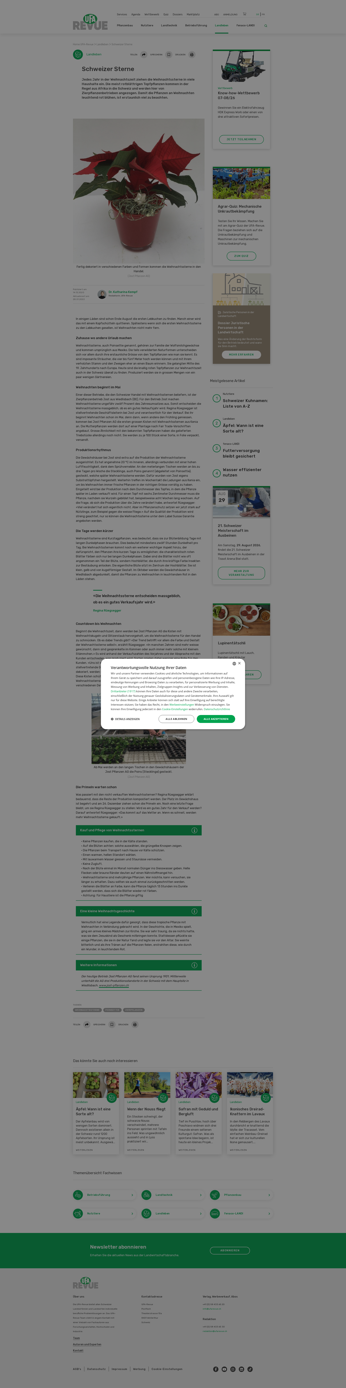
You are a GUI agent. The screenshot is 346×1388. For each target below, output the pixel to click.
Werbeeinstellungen (181, 704)
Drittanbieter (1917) (123, 691)
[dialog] (173, 694)
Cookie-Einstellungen (175, 709)
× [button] (239, 663)
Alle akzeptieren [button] (216, 719)
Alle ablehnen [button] (176, 719)
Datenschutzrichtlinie (217, 709)
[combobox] (234, 663)
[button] (125, 719)
